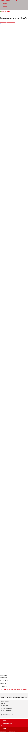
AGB (3, 725)
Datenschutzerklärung (7, 723)
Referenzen (5, 8)
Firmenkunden (3, 22)
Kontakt (4, 720)
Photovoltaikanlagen (11, 22)
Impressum (5, 721)
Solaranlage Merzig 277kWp (6, 689)
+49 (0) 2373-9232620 (4, 0)
